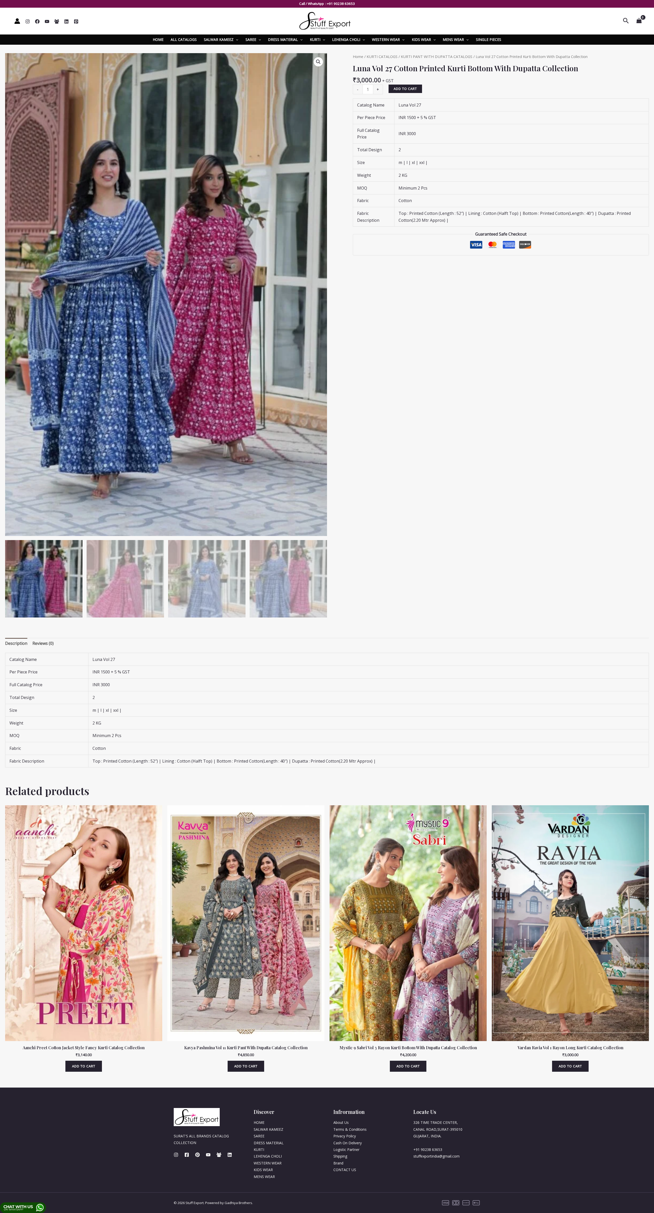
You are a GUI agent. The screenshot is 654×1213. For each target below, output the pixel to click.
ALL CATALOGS (184, 39)
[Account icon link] (17, 21)
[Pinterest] (76, 21)
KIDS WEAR (421, 39)
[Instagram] (27, 21)
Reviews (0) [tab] (43, 643)
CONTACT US (344, 1169)
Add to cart (405, 88)
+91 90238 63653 (341, 3)
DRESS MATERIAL (283, 39)
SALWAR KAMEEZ (218, 39)
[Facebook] (37, 21)
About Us (341, 1122)
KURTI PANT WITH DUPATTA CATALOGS (436, 56)
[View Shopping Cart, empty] (639, 21)
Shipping (340, 1156)
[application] (235, 39)
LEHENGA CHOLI (346, 39)
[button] (318, 61)
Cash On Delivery (347, 1142)
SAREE (251, 39)
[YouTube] (47, 21)
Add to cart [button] (83, 1066)
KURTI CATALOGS (382, 56)
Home (358, 56)
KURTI (315, 39)
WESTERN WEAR (386, 39)
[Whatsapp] (56, 21)
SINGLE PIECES (488, 39)
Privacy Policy (344, 1136)
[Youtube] (208, 1154)
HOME (158, 39)
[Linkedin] (66, 21)
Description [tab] (16, 643)
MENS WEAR (453, 39)
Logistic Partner (346, 1149)
